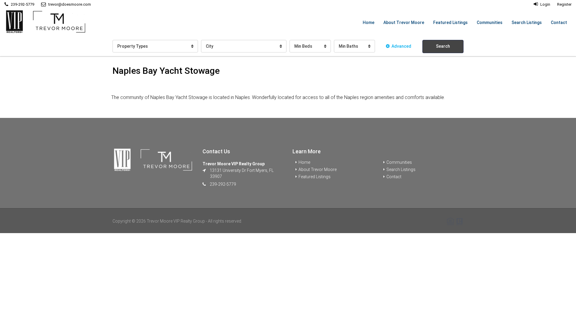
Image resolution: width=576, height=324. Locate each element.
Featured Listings (450, 22)
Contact (559, 22)
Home (368, 22)
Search (443, 46)
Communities (489, 22)
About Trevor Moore (403, 22)
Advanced (401, 46)
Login (544, 4)
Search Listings (527, 22)
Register (564, 4)
